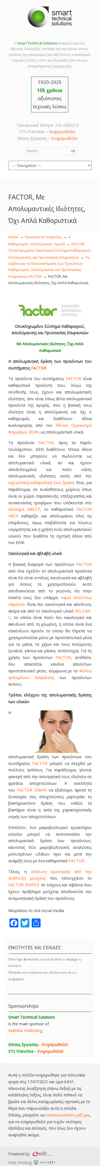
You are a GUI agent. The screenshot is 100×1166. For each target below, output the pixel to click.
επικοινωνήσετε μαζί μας (68, 1115)
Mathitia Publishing (25, 1030)
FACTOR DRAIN (31, 790)
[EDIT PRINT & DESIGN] (42, 1153)
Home (13, 237)
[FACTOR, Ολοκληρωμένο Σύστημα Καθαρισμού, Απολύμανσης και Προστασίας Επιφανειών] (50, 319)
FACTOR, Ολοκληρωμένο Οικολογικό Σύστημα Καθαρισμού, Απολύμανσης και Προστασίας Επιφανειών (50, 251)
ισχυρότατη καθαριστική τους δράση (41, 482)
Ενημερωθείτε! (62, 131)
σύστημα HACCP (24, 509)
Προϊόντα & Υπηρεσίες (43, 237)
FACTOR (38, 368)
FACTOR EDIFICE (23, 884)
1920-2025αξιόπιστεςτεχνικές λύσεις (50, 94)
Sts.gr (50, 17)
